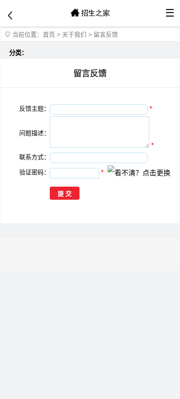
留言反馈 (105, 34)
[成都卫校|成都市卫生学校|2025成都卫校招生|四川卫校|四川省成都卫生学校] (90, 13)
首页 (49, 34)
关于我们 (74, 34)
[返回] (10, 15)
